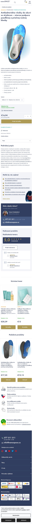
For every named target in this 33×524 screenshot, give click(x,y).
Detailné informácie (6, 127)
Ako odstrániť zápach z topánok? (13, 183)
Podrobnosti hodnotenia (20, 9)
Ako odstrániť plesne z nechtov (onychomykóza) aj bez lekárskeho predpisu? (17, 179)
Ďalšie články (6, 198)
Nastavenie (16, 515)
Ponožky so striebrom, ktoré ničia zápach (15, 192)
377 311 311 (10, 219)
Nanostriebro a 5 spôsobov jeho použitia (15, 194)
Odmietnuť (8, 520)
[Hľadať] (14, 2)
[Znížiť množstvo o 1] (25, 116)
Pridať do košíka (16, 121)
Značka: (4, 136)
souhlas (24, 509)
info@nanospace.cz (12, 222)
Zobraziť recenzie (26, 424)
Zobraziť (8, 379)
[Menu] (30, 2)
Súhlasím (23, 520)
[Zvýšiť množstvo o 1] (30, 116)
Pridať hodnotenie (10, 247)
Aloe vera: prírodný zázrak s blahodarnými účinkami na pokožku (17, 188)
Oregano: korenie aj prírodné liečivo (13, 185)
